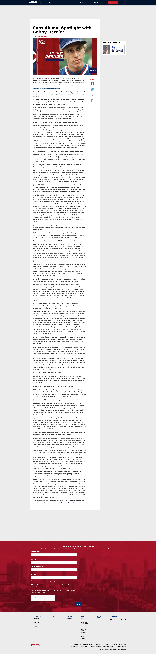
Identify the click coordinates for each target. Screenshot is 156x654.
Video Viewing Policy (108, 646)
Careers (83, 636)
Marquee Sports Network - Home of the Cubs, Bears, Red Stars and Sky (95, 644)
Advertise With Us (83, 633)
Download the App (83, 629)
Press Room (84, 627)
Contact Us (84, 638)
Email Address (37, 566)
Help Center (69, 618)
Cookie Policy (75, 646)
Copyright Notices (121, 646)
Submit (78, 604)
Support (81, 2)
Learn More (37, 620)
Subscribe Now (37, 618)
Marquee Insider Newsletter (36, 626)
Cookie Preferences (106, 649)
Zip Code (34, 574)
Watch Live (113, 2)
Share (92, 79)
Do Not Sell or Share (119, 649)
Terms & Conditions (95, 646)
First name (35, 552)
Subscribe (51, 2)
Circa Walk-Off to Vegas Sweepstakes (84, 624)
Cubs (66, 2)
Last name (35, 559)
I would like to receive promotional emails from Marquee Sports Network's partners (51, 586)
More (96, 2)
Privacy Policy (84, 646)
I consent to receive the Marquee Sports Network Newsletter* (51, 581)
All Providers (37, 622)
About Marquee (83, 619)
